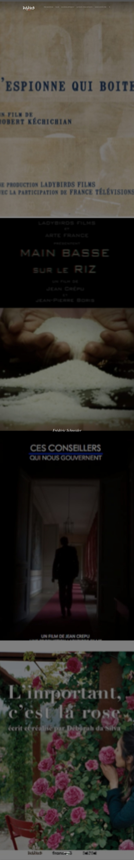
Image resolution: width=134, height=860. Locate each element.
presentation (48, 7)
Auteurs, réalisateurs (84, 7)
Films (57, 7)
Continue (67, 854)
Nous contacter (101, 7)
